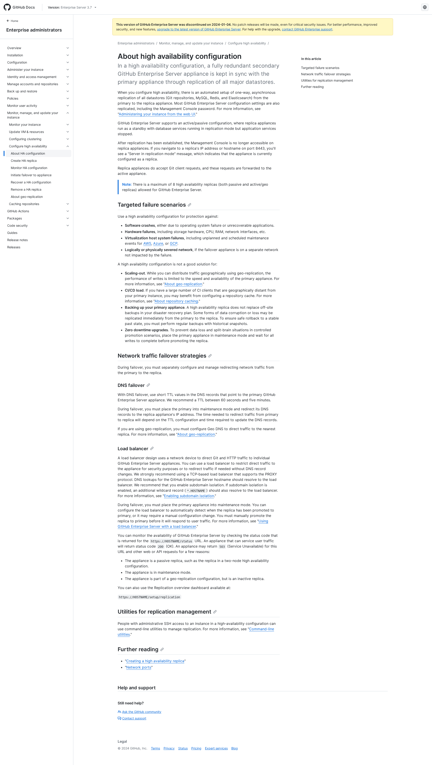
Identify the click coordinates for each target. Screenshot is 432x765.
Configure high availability (247, 43)
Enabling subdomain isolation (189, 495)
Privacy (169, 748)
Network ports (138, 667)
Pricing (196, 748)
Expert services (216, 748)
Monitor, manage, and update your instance (191, 43)
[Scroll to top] (422, 755)
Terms (155, 748)
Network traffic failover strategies (162, 355)
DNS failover (131, 385)
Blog (234, 748)
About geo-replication (183, 284)
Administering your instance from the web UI (157, 114)
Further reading (138, 649)
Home (14, 21)
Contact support (134, 718)
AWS (147, 243)
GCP (173, 243)
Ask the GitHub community (141, 712)
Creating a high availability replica (155, 661)
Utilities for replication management (164, 611)
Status (183, 748)
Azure (158, 243)
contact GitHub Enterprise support (307, 29)
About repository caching (176, 301)
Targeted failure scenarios (152, 204)
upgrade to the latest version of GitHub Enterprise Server (199, 29)
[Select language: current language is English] (424, 7)
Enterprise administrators (34, 30)
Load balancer (133, 448)
